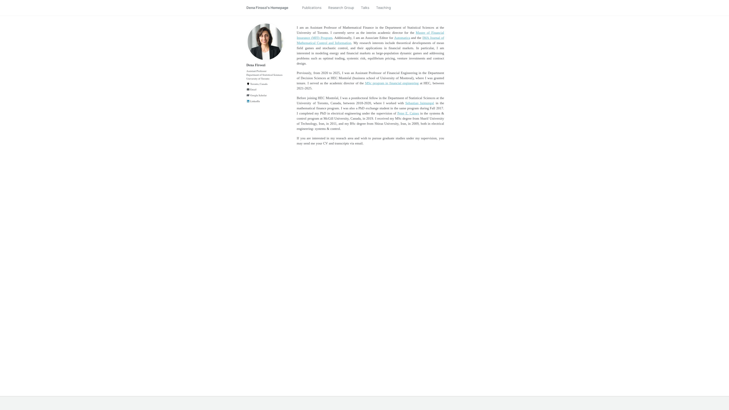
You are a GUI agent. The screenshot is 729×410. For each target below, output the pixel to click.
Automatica (402, 38)
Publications (311, 8)
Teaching (383, 8)
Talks (365, 8)
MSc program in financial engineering (392, 83)
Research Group (341, 8)
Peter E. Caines (408, 113)
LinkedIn (255, 101)
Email (253, 89)
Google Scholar (258, 95)
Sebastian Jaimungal (419, 103)
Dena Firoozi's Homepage (267, 8)
